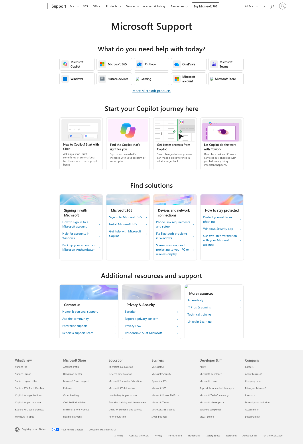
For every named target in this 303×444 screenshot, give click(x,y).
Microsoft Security (161, 374)
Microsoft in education (121, 366)
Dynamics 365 (159, 381)
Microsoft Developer (211, 374)
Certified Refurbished (74, 402)
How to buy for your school (123, 395)
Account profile (71, 366)
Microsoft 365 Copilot (163, 409)
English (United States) (34, 429)
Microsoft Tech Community (214, 395)
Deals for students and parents (125, 409)
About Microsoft (253, 374)
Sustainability (252, 416)
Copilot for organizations (28, 395)
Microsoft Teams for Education (125, 381)
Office (96, 6)
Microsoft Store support (76, 381)
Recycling (231, 435)
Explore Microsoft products (29, 409)
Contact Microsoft (139, 435)
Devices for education (120, 374)
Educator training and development (128, 402)
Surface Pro (21, 366)
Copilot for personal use (28, 402)
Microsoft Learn (208, 381)
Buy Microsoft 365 (205, 6)
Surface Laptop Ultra (26, 381)
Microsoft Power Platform (165, 395)
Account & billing (154, 6)
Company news (253, 381)
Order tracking (71, 395)
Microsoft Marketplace (212, 402)
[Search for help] (272, 6)
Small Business (159, 416)
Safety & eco (213, 435)
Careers (249, 366)
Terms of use (175, 435)
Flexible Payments (73, 416)
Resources (177, 6)
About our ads (250, 435)
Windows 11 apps (24, 416)
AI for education (117, 416)
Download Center (72, 374)
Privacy (158, 435)
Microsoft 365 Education (122, 388)
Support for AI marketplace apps (217, 388)
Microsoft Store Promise (76, 409)
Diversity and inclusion (257, 402)
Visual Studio (207, 416)
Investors (250, 395)
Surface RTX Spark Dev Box (29, 388)
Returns (67, 388)
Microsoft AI (158, 366)
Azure (203, 366)
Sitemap (118, 435)
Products (111, 6)
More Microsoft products (151, 90)
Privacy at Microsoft (255, 388)
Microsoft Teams (160, 402)
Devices (131, 6)
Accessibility (251, 409)
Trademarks (194, 435)
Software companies (210, 409)
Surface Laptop (23, 374)
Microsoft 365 (79, 6)
